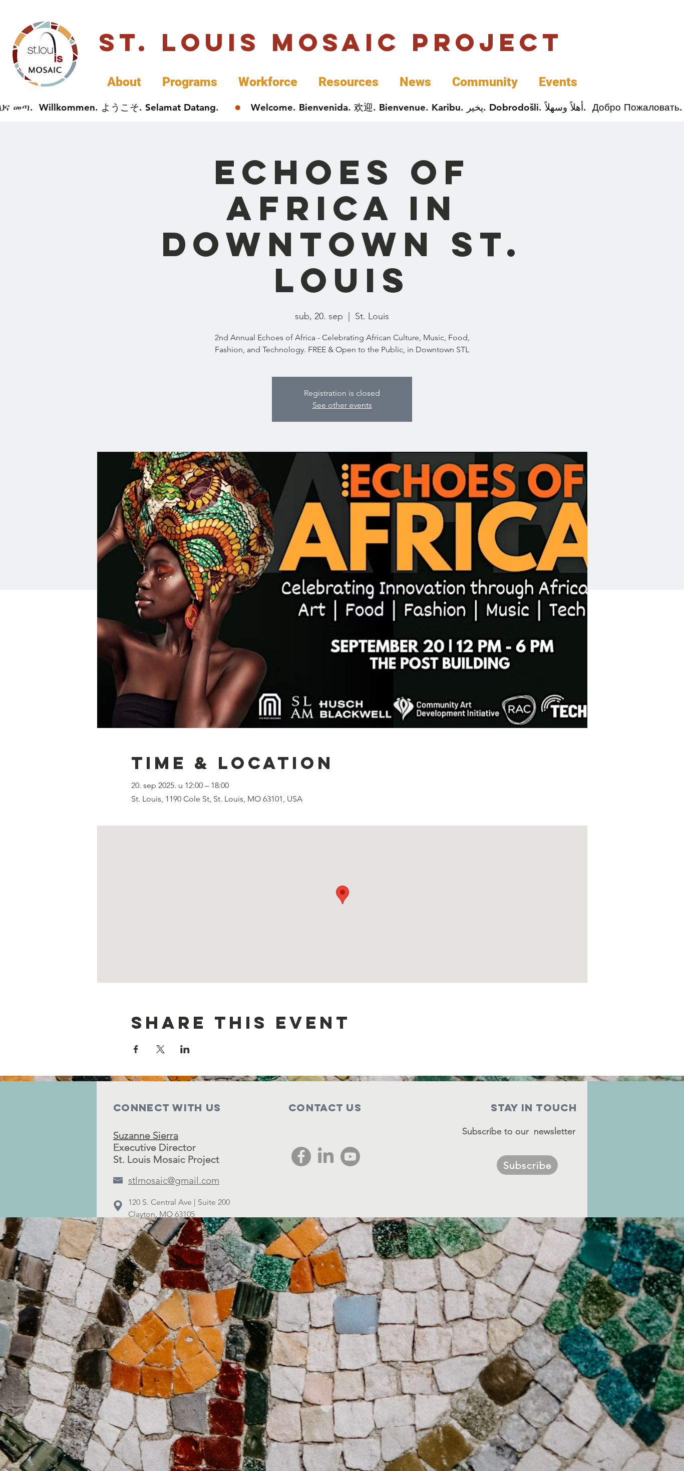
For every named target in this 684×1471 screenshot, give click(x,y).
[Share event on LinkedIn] (185, 1049)
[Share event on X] (160, 1049)
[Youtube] (350, 1156)
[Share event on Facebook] (136, 1049)
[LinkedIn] (325, 1156)
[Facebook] (301, 1156)
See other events (342, 405)
